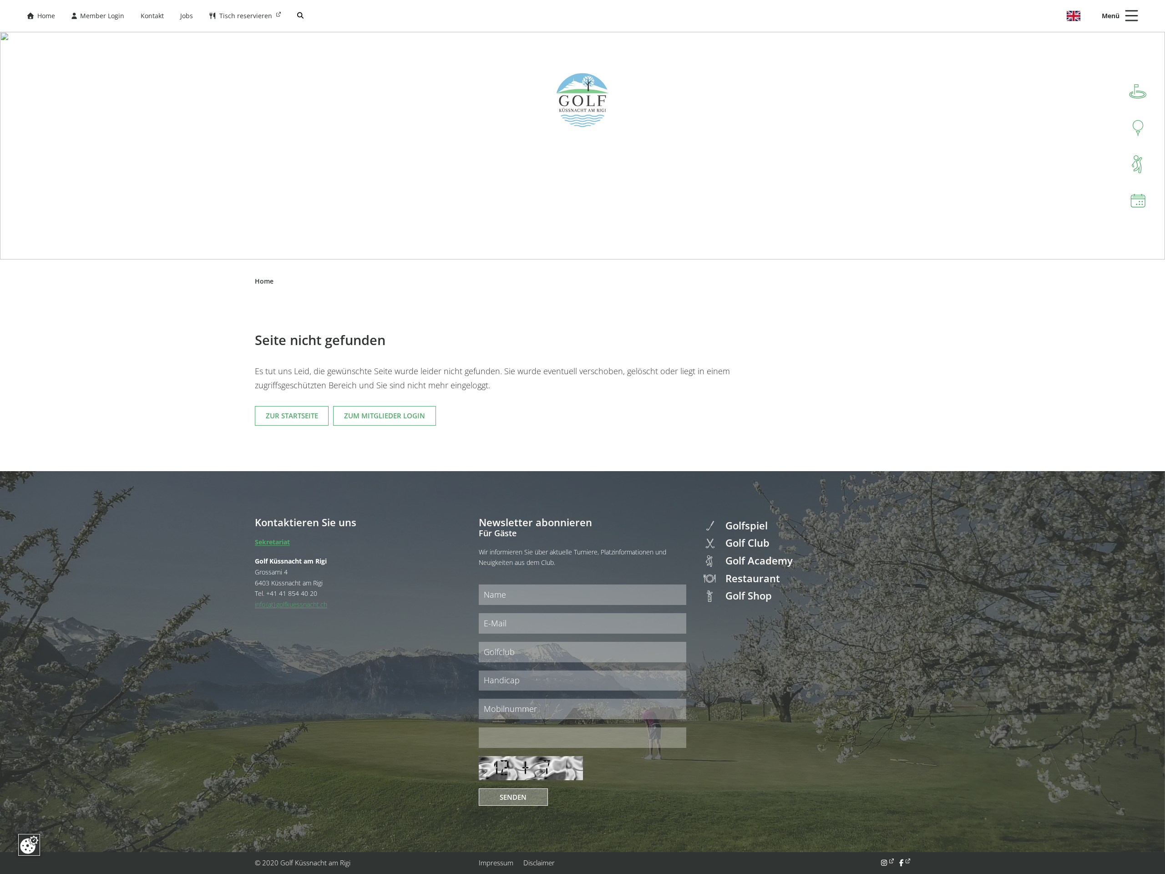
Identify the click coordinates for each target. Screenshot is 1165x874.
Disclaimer (539, 862)
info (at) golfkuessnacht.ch (291, 604)
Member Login (98, 15)
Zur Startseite (292, 415)
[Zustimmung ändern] (29, 845)
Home (41, 15)
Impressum (496, 862)
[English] (1073, 16)
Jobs (186, 15)
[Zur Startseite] (582, 100)
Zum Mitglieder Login (384, 415)
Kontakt (152, 15)
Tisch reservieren (241, 15)
